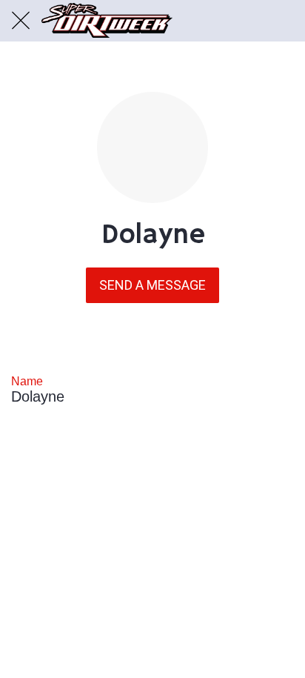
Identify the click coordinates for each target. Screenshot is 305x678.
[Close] (21, 21)
